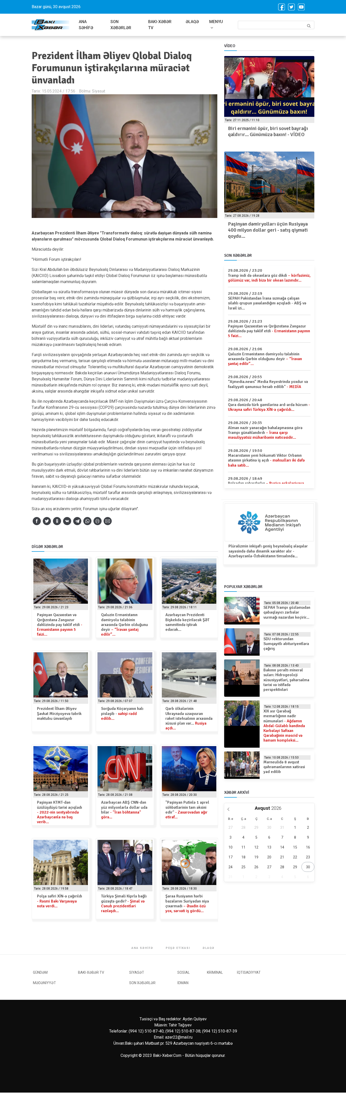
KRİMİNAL (215, 972)
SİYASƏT (136, 972)
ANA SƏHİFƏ (86, 24)
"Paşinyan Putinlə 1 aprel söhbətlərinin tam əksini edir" (187, 810)
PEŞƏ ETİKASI (178, 948)
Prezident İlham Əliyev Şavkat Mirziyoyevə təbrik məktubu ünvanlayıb (59, 713)
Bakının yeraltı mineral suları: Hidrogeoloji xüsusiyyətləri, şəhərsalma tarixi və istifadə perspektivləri (286, 680)
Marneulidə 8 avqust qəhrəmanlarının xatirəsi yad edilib (284, 767)
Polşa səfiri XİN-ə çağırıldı (59, 901)
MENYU (216, 21)
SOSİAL (183, 972)
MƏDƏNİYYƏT (44, 983)
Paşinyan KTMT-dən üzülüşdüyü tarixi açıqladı (59, 812)
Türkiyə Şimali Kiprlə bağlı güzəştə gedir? (124, 903)
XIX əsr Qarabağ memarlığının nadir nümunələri (284, 726)
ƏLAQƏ (192, 21)
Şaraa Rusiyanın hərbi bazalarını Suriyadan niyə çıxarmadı (187, 903)
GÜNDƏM (40, 972)
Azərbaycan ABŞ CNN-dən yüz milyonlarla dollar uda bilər (124, 810)
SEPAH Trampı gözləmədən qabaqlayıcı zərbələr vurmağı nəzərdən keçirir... (286, 612)
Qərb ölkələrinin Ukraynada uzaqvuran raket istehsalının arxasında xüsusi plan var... (189, 718)
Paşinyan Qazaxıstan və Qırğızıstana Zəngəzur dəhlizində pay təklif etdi (59, 624)
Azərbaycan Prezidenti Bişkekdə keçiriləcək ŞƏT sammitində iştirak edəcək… (187, 622)
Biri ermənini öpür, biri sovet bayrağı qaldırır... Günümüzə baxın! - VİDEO (268, 131)
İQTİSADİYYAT (249, 972)
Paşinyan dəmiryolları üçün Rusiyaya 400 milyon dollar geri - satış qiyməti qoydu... (268, 230)
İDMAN (182, 983)
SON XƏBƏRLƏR (120, 24)
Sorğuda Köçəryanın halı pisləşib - (122, 713)
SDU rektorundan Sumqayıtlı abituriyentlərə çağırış (286, 643)
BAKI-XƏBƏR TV (159, 24)
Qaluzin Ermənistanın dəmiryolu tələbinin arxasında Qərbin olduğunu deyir (124, 624)
